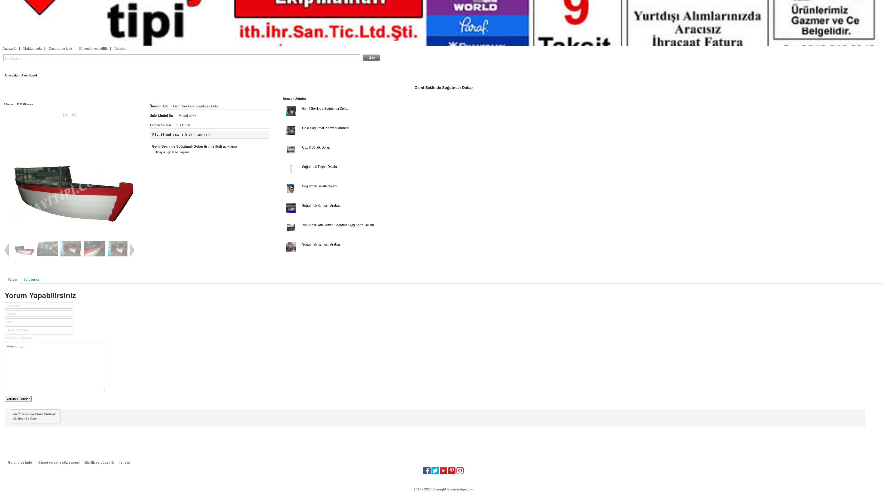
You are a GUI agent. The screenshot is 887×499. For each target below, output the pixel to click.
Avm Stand (29, 75)
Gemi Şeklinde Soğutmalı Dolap (325, 108)
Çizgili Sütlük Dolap (316, 147)
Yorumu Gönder (18, 398)
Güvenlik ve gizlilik (93, 48)
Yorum (12, 279)
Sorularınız (31, 279)
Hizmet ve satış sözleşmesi (58, 462)
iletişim (124, 462)
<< (65, 115)
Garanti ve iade (60, 48)
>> (73, 115)
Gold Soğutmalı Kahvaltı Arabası (325, 127)
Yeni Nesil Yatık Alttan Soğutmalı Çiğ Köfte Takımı (338, 224)
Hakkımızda (32, 48)
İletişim (120, 48)
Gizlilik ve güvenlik (99, 462)
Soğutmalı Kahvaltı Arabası (321, 205)
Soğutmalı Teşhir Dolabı (319, 166)
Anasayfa (9, 48)
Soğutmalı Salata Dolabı (319, 186)
